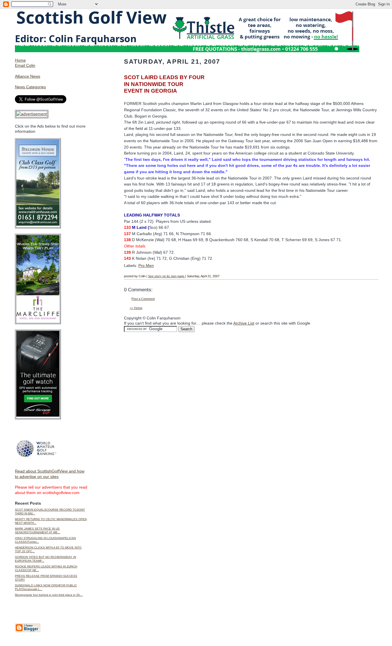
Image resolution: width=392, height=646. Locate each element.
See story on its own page (166, 276)
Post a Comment (143, 298)
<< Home (136, 308)
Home (20, 60)
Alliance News (27, 76)
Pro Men (146, 265)
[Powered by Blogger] (27, 631)
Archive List (243, 323)
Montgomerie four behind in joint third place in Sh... (49, 594)
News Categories (30, 87)
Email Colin (25, 65)
